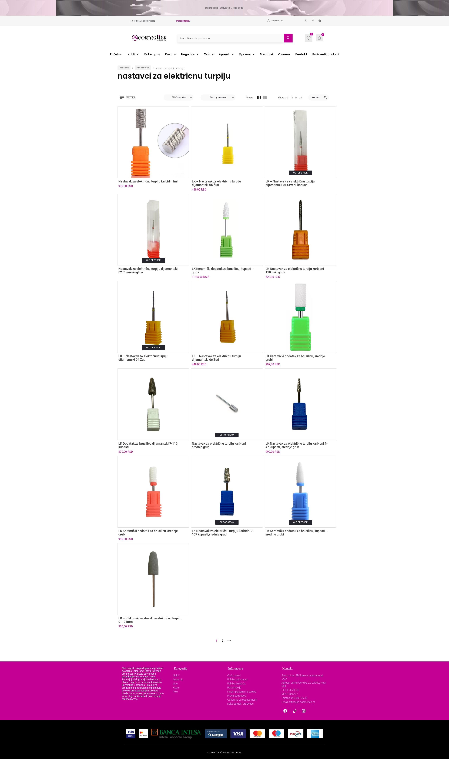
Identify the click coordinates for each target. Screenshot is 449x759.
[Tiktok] (294, 711)
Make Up (150, 54)
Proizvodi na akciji (325, 54)
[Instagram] (303, 711)
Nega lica (188, 54)
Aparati (224, 54)
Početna (116, 54)
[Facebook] (285, 711)
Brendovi (266, 54)
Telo (207, 54)
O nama (284, 54)
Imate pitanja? (183, 20)
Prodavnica (143, 67)
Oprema (245, 54)
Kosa (168, 54)
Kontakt (301, 54)
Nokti (131, 54)
